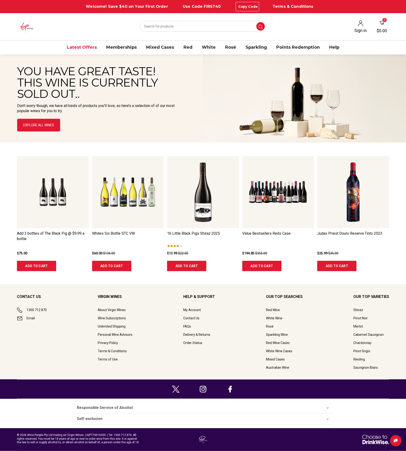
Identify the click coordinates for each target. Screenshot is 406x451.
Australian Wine (277, 367)
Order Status (192, 343)
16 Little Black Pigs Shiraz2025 (193, 233)
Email (31, 318)
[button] (203, 99)
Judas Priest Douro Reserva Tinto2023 (349, 233)
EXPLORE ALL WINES (38, 125)
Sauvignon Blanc (365, 367)
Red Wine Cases (278, 343)
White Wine (274, 318)
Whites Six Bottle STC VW (113, 233)
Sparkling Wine (277, 334)
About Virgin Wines (112, 310)
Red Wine (273, 310)
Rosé (269, 326)
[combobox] (203, 26)
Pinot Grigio (361, 351)
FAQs (187, 326)
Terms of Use (108, 359)
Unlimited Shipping (111, 326)
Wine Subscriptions (112, 318)
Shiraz (358, 310)
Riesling (359, 359)
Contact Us (191, 318)
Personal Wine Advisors (115, 334)
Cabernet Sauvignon (368, 334)
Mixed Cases (275, 359)
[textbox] (100, 90)
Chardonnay (362, 343)
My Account (192, 310)
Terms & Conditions (293, 6)
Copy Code (248, 6)
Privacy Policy (108, 343)
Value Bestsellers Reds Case (266, 233)
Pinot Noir (360, 318)
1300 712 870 (37, 310)
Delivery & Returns (196, 334)
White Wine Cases (279, 351)
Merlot (358, 326)
